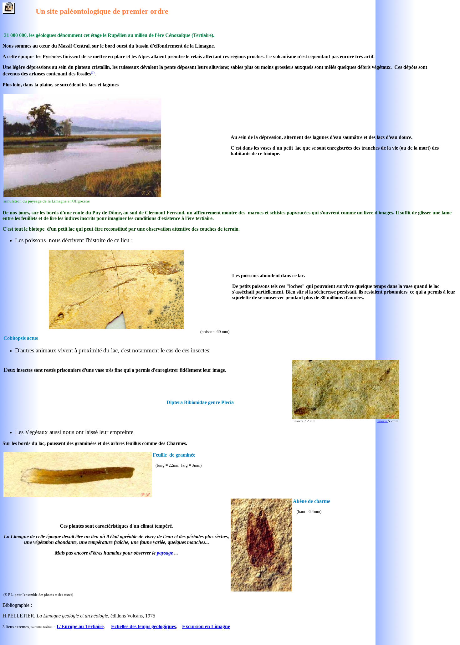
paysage (165, 552)
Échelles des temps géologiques (143, 626)
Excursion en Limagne (206, 626)
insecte (382, 421)
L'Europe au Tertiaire (80, 626)
